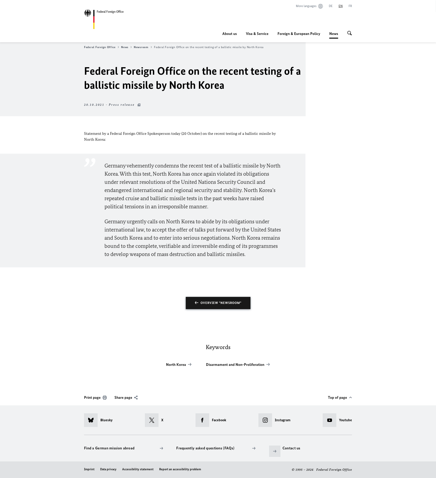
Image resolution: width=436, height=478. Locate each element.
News (333, 35)
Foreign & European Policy (298, 33)
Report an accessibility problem (180, 469)
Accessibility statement (138, 469)
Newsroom (141, 47)
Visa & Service (257, 33)
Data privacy (108, 469)
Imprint (89, 469)
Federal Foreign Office (100, 47)
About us (229, 33)
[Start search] (349, 34)
